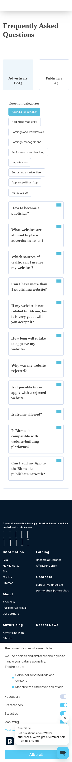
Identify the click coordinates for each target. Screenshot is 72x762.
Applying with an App (25, 182)
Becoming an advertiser (27, 172)
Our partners (11, 613)
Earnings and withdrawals (28, 132)
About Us (9, 602)
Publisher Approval (14, 608)
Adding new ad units (24, 122)
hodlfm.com (43, 596)
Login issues (20, 162)
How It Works (11, 565)
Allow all (36, 754)
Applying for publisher (24, 111)
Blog (5, 571)
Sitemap (8, 583)
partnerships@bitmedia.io (52, 590)
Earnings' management (26, 142)
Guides (7, 577)
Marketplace (20, 192)
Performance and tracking (28, 152)
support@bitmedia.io (49, 584)
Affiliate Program (46, 565)
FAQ (5, 560)
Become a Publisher (48, 560)
